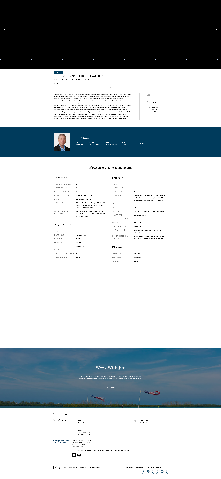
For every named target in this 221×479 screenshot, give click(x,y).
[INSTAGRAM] (148, 472)
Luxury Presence (93, 467)
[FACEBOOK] (143, 472)
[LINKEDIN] (152, 472)
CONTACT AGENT (144, 143)
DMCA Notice (156, 467)
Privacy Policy (143, 467)
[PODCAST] (166, 472)
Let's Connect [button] (110, 387)
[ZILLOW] (162, 472)
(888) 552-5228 (77, 447)
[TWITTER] (157, 472)
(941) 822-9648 (94, 144)
